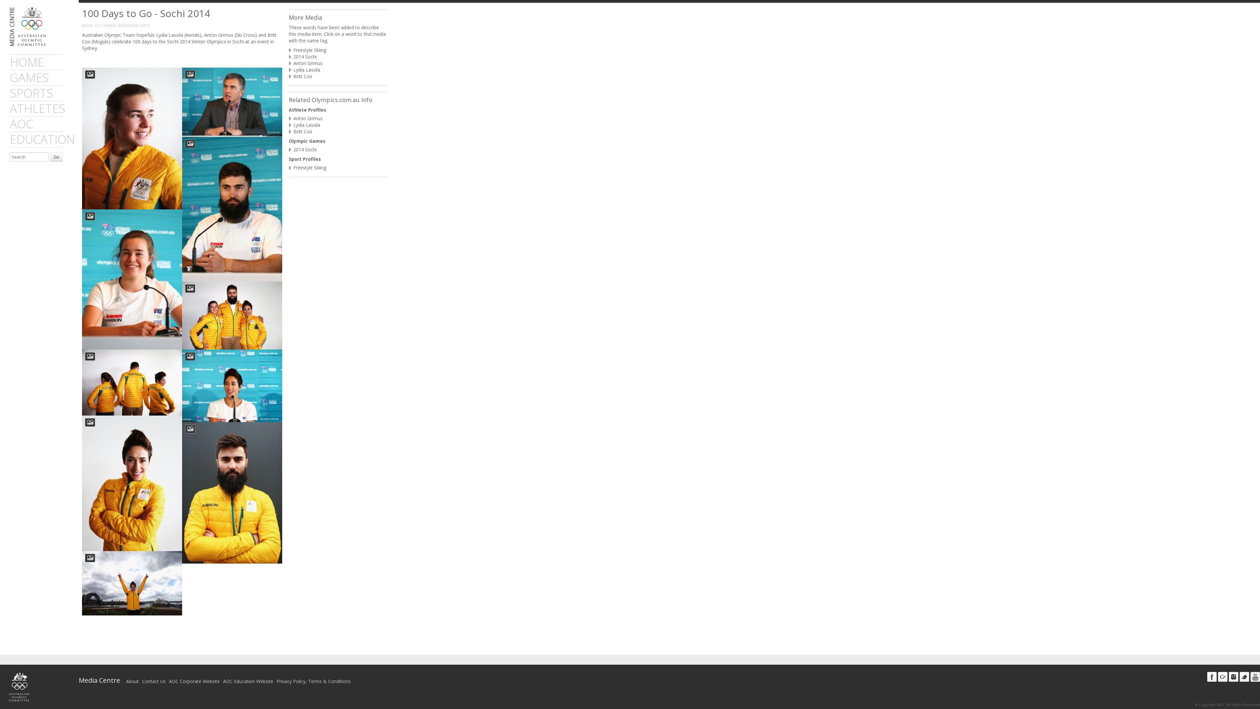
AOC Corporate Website (194, 681)
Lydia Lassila (306, 70)
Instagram (1233, 677)
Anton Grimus (308, 63)
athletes (37, 108)
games (29, 78)
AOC (21, 124)
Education (42, 139)
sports (31, 93)
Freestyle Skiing (309, 50)
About (132, 681)
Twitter (1244, 677)
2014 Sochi (305, 57)
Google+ (1223, 677)
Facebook (1212, 677)
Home (27, 62)
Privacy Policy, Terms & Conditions (314, 681)
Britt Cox (302, 76)
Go (56, 157)
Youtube (1255, 677)
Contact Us (154, 681)
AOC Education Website (248, 681)
